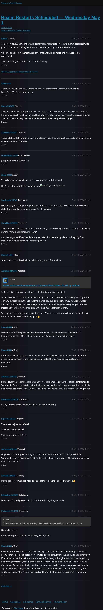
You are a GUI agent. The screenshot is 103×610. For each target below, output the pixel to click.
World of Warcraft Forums (11, 3)
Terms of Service (43, 601)
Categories (15, 601)
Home (5, 601)
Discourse (18, 608)
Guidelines (28, 601)
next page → (6, 586)
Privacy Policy (60, 601)
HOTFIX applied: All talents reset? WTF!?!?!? (19, 72)
